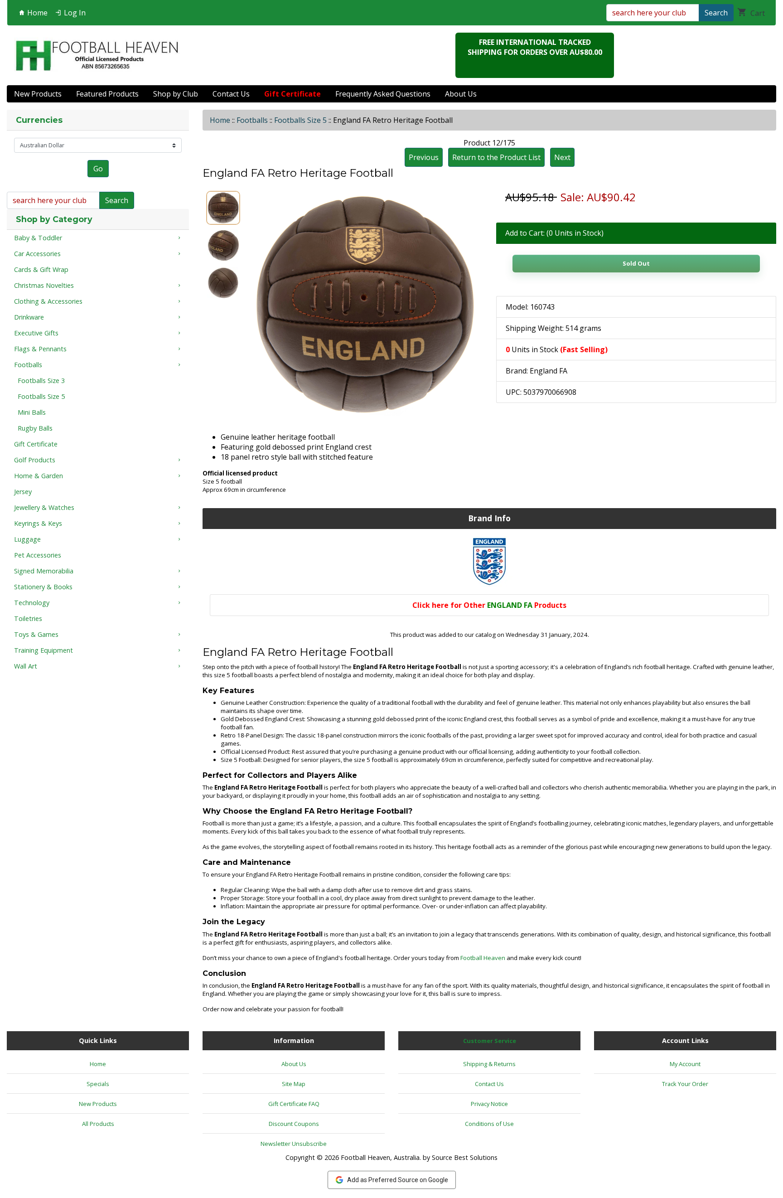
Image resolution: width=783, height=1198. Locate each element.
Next (562, 157)
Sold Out (636, 263)
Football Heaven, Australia (380, 1157)
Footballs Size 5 (300, 120)
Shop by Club (175, 94)
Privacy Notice (489, 1104)
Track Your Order (685, 1084)
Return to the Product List (496, 157)
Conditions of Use (489, 1124)
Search (716, 13)
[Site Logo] (97, 55)
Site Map (293, 1084)
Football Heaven (482, 958)
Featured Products (107, 94)
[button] (766, 1153)
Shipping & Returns (489, 1064)
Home (36, 13)
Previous (424, 157)
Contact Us (231, 94)
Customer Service (489, 1041)
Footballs (252, 120)
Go (98, 169)
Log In (74, 13)
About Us (461, 94)
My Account (685, 1064)
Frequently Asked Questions (382, 94)
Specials (98, 1084)
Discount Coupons (294, 1124)
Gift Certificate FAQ (293, 1104)
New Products (38, 94)
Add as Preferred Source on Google (397, 1179)
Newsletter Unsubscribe (294, 1144)
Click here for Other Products (489, 605)
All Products (98, 1124)
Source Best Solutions (465, 1157)
